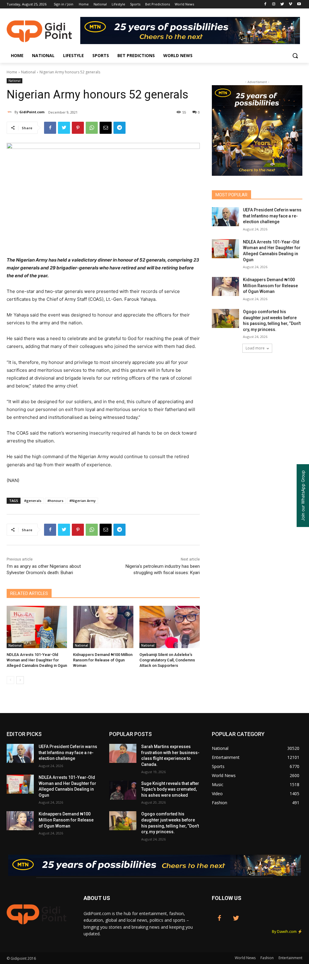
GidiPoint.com (31, 112)
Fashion (267, 957)
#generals (32, 500)
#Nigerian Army (82, 500)
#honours (55, 500)
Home (12, 72)
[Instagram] (273, 4)
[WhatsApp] (92, 128)
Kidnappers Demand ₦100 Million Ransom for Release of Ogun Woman (102, 660)
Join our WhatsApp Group (302, 495)
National (28, 72)
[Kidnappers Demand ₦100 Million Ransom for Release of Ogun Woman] (103, 627)
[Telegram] (119, 128)
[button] (295, 55)
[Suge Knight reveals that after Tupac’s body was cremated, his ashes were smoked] (122, 790)
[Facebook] (265, 4)
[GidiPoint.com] (10, 112)
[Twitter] (282, 4)
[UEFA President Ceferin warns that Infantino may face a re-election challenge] (225, 216)
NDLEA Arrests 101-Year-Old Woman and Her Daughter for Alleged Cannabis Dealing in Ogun (37, 660)
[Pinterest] (78, 128)
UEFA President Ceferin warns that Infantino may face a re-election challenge (272, 215)
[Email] (106, 128)
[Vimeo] (290, 4)
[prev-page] (10, 680)
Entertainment (290, 957)
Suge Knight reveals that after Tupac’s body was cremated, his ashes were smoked (170, 789)
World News (245, 957)
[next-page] (20, 680)
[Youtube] (298, 4)
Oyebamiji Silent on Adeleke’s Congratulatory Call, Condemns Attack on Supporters (167, 660)
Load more (255, 348)
